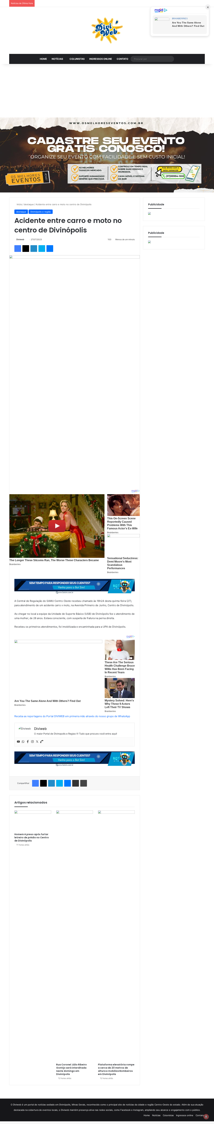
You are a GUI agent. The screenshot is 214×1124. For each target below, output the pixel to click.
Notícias (57, 58)
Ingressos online (100, 58)
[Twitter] (37, 741)
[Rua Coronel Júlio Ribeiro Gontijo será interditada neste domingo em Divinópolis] (74, 935)
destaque (29, 204)
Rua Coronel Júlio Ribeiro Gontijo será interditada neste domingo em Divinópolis (71, 1069)
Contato (122, 58)
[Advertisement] (107, 90)
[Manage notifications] (206, 1116)
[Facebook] (27, 741)
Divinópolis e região (40, 211)
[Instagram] (32, 741)
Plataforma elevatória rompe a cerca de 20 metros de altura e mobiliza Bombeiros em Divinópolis (116, 1069)
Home (43, 58)
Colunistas (77, 58)
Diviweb (20, 239)
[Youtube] (18, 741)
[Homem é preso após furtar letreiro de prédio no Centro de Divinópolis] (32, 820)
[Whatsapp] (23, 741)
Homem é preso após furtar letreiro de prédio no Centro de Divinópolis (31, 837)
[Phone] (41, 741)
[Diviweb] (107, 30)
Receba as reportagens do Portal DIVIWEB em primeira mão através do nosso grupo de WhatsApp (72, 716)
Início (19, 204)
